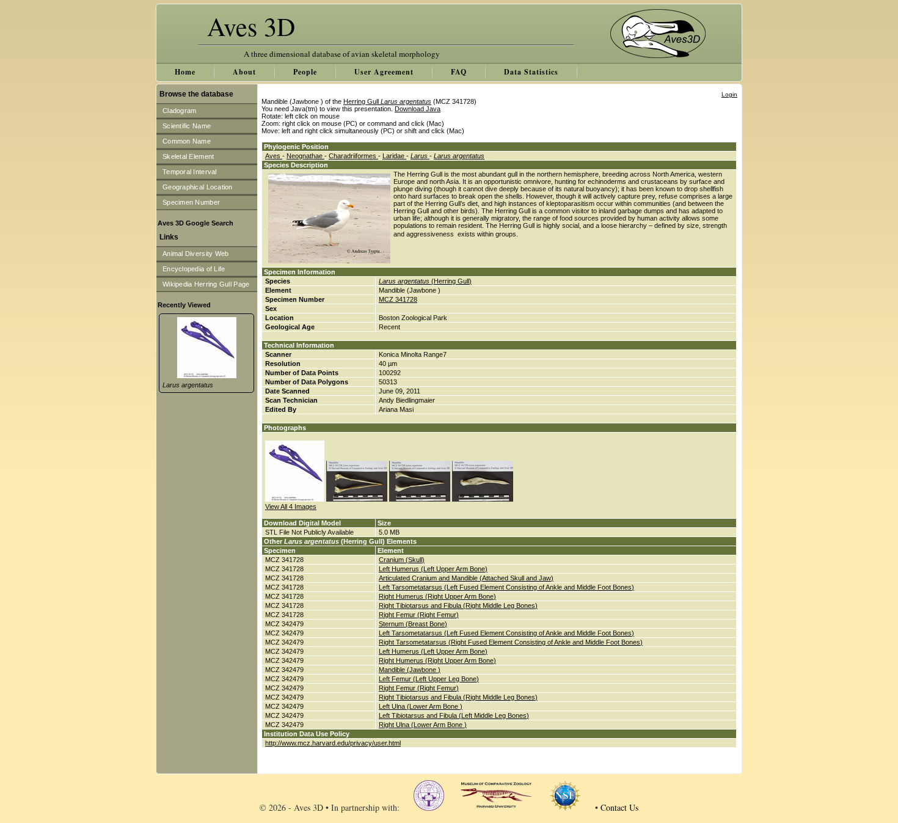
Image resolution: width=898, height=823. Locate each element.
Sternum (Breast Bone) (413, 623)
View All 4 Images (290, 506)
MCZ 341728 (398, 299)
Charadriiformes (353, 155)
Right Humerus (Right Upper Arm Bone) (437, 596)
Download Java (417, 108)
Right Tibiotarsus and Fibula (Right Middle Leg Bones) (458, 605)
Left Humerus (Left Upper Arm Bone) (433, 568)
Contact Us (619, 807)
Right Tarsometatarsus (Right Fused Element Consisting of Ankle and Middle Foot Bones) (511, 642)
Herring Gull (387, 101)
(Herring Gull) (425, 281)
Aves (273, 155)
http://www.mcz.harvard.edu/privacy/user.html (333, 743)
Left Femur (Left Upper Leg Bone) (429, 678)
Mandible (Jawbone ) (409, 669)
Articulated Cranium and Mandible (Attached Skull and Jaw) (466, 578)
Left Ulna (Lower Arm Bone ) (420, 706)
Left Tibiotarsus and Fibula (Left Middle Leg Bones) (454, 715)
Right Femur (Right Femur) (419, 614)
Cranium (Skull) (402, 559)
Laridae (394, 155)
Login (729, 94)
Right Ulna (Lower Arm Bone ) (423, 724)
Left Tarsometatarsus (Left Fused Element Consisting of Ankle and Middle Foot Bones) (506, 587)
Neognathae (305, 155)
